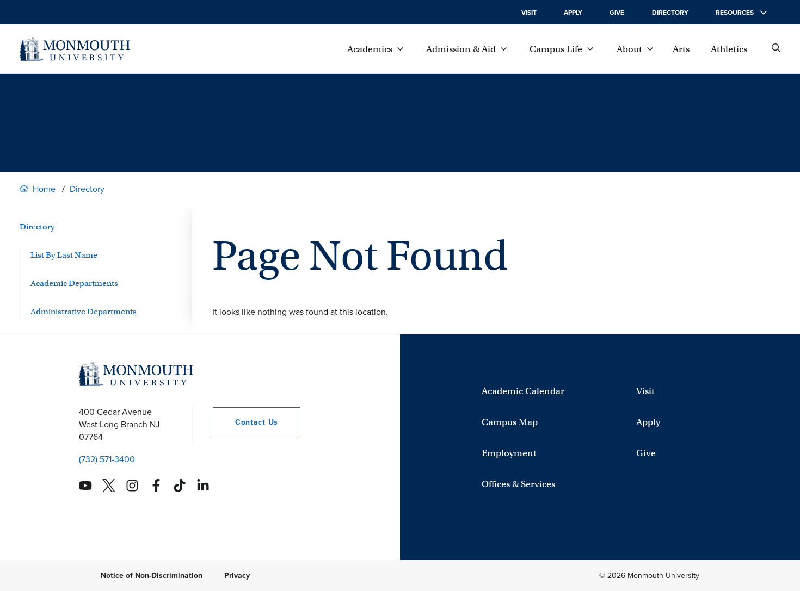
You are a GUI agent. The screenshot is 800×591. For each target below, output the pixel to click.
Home (44, 189)
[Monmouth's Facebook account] (156, 485)
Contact (245, 422)
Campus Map (510, 422)
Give (617, 12)
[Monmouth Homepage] (75, 49)
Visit (529, 12)
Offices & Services (518, 484)
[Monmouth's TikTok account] (179, 485)
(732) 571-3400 (107, 459)
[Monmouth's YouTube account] (85, 485)
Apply (573, 12)
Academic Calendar (523, 391)
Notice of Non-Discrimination (151, 575)
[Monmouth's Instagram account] (132, 485)
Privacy (237, 575)
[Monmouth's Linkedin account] (203, 485)
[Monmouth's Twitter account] (108, 485)
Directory (670, 12)
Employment (509, 453)
